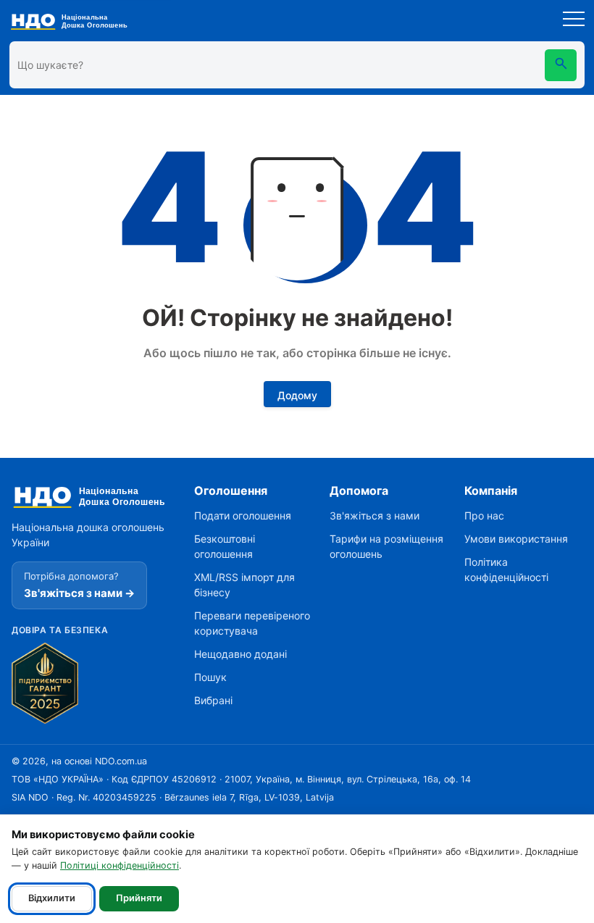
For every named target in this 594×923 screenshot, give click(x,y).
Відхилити (51, 898)
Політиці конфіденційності (119, 865)
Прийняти (139, 898)
